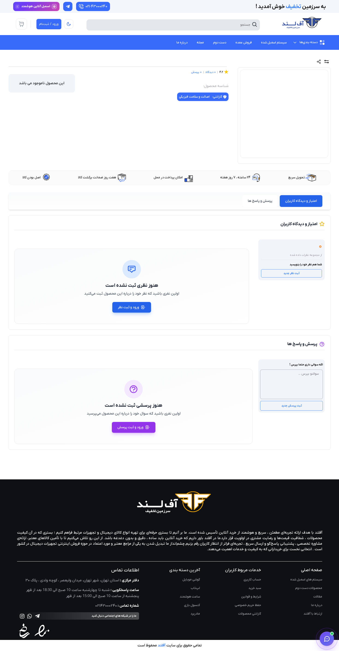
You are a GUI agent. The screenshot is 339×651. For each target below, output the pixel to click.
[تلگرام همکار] (67, 6)
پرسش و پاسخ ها (260, 201)
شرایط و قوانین (251, 596)
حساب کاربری (252, 579)
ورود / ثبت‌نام (49, 24)
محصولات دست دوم (308, 588)
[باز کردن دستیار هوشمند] (327, 639)
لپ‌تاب (195, 588)
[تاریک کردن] (68, 24)
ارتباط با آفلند (312, 614)
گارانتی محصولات (249, 614)
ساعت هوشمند (190, 596)
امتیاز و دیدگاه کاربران (301, 201)
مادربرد (195, 614)
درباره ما (316, 605)
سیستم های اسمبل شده (306, 579)
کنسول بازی (192, 605)
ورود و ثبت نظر (128, 307)
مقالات (317, 596)
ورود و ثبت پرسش (130, 427)
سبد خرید (254, 588)
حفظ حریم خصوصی (248, 605)
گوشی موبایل (191, 579)
